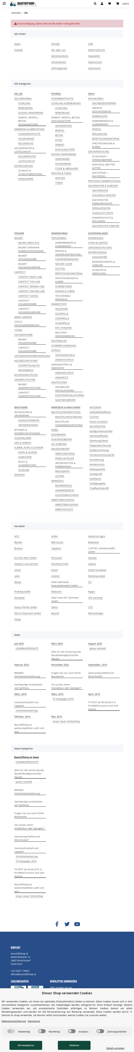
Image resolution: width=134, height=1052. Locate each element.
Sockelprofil (96, 473)
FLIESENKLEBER (22, 438)
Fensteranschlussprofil (102, 454)
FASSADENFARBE (23, 334)
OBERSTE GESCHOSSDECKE (101, 109)
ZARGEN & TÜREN (65, 291)
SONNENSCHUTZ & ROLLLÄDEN (102, 219)
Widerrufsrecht (96, 49)
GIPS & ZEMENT (22, 442)
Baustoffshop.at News (26, 757)
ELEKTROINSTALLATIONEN (69, 395)
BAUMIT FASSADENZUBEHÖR (29, 265)
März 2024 (57, 643)
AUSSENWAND (26, 138)
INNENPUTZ (61, 377)
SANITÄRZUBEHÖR (65, 399)
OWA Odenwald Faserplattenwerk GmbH (64, 584)
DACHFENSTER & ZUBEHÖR (103, 185)
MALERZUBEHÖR (60, 448)
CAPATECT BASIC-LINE (30, 276)
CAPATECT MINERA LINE (31, 286)
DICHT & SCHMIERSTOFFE (27, 463)
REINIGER (19, 474)
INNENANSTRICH (64, 372)
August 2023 (95, 643)
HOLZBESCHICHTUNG (26, 360)
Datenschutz (95, 62)
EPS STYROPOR (63, 327)
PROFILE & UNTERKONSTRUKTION (68, 252)
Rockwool (19, 597)
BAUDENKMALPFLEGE (26, 374)
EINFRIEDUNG (95, 238)
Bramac (18, 548)
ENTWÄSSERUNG (23, 165)
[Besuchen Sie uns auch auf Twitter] (67, 924)
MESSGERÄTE (62, 471)
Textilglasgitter (98, 483)
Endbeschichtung (99, 450)
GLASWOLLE (61, 313)
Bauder (18, 542)
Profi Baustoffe (22, 591)
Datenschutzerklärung (14, 1021)
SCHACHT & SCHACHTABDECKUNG (30, 172)
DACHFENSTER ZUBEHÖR (105, 225)
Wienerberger (95, 613)
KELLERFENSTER (27, 156)
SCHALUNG (24, 103)
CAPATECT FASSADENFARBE (27, 302)
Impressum (94, 68)
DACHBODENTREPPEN (104, 103)
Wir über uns (58, 49)
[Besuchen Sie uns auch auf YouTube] (77, 924)
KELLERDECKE (25, 143)
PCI (90, 582)
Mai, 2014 (56, 716)
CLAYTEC (94, 416)
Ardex (54, 536)
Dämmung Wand (99, 440)
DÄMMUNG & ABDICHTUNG (29, 129)
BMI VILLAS (57, 542)
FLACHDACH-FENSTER (104, 195)
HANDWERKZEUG (64, 490)
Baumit (55, 613)
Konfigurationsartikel (101, 431)
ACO (16, 536)
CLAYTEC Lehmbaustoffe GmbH (101, 550)
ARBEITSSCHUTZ (64, 509)
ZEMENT (59, 144)
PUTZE (58, 139)
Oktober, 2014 (22, 716)
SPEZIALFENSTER (101, 208)
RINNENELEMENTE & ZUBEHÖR (103, 263)
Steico (54, 607)
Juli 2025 (19, 643)
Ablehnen (74, 1045)
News (17, 43)
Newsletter (94, 56)
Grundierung (97, 459)
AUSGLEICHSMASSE (28, 420)
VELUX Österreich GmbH (27, 613)
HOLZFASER (61, 308)
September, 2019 (97, 664)
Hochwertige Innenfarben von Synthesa (28, 686)
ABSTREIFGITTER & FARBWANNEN (65, 464)
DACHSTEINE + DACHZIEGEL (100, 174)
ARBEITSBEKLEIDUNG (62, 499)
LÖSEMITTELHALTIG (29, 365)
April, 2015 (94, 694)
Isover (17, 569)
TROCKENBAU (59, 238)
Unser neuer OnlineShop (66, 721)
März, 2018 (20, 694)
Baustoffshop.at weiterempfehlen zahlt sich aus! (29, 728)
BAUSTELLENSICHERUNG (68, 416)
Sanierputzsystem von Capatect (26, 704)
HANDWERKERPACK (100, 412)
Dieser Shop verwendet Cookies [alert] (67, 993)
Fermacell (56, 557)
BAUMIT (18, 238)
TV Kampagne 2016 (63, 698)
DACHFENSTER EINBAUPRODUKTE (102, 201)
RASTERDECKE (59, 340)
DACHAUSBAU (95, 98)
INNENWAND (62, 158)
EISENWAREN (58, 434)
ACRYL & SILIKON (27, 452)
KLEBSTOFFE (25, 457)
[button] (96, 3)
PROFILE (96, 129)
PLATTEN (60, 268)
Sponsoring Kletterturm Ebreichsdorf (101, 674)
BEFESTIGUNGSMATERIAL (106, 138)
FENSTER (60, 178)
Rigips (91, 591)
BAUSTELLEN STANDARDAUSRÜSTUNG (69, 423)
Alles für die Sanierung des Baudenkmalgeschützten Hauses (66, 655)
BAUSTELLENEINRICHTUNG (66, 412)
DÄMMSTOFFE (100, 116)
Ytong (17, 619)
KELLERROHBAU (23, 98)
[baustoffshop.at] (22, 3)
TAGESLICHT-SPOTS (102, 212)
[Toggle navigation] (4, 2)
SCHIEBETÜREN (63, 286)
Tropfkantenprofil (99, 488)
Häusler (92, 557)
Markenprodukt (96, 576)
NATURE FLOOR (63, 263)
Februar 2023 (21, 664)
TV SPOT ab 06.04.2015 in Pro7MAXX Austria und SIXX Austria (103, 706)
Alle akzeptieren (26, 1045)
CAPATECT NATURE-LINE (31, 291)
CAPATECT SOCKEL (28, 295)
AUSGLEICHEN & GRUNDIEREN (23, 414)
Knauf (54, 569)
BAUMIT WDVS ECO (28, 242)
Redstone (56, 591)
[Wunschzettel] (110, 3)
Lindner (55, 576)
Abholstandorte (59, 56)
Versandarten (58, 62)
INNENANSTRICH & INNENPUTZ (61, 366)
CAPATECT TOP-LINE (29, 281)
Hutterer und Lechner (26, 563)
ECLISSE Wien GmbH (25, 557)
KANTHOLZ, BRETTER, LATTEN (103, 166)
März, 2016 (57, 694)
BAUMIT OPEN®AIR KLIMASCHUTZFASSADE (30, 249)
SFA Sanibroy (95, 597)
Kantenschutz (97, 464)
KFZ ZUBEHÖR (59, 444)
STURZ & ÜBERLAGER (66, 168)
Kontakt (18, 49)
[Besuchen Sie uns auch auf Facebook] (57, 924)
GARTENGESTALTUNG (100, 247)
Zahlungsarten (59, 68)
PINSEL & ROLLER (64, 458)
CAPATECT (19, 272)
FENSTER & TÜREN (61, 173)
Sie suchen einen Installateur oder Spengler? (66, 686)
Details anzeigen (115, 1048)
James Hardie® (98, 648)
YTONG (18, 329)
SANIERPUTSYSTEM (24, 379)
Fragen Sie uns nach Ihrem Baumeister (66, 674)
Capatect (56, 548)
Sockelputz (95, 478)
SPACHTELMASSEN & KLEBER (103, 145)
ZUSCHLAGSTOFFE (65, 149)
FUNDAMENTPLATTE (29, 133)
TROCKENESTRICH (65, 355)
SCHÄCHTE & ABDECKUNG (99, 271)
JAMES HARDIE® (23, 317)
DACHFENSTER (100, 190)
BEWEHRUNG (25, 108)
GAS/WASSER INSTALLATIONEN (64, 388)
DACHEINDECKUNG (98, 151)
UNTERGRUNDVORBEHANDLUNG (32, 355)
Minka (17, 582)
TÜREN (59, 182)
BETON (59, 135)
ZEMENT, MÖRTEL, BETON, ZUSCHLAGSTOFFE (28, 121)
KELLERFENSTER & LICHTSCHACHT (24, 150)
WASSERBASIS (26, 370)
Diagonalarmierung (100, 445)
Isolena (92, 563)
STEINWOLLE (62, 318)
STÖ (90, 607)
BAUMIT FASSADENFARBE (27, 257)
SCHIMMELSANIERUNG (63, 345)
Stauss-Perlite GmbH (25, 607)
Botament (93, 542)
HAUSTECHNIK (59, 382)
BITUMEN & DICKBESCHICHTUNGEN (27, 431)
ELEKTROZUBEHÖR (61, 439)
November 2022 (60, 664)
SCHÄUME (23, 469)
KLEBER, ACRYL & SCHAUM (28, 447)
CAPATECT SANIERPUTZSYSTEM (29, 394)
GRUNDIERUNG (63, 125)
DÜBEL (55, 429)
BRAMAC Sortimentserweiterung (27, 674)
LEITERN (59, 476)
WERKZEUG (57, 480)
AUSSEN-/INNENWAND (30, 112)
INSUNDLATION (59, 563)
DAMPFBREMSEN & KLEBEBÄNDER (102, 122)
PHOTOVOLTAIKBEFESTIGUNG (104, 180)
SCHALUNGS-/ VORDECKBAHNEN (102, 158)
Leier (17, 576)
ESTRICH (55, 350)
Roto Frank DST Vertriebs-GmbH (65, 599)
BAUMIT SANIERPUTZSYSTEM (29, 386)
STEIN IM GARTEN (98, 242)
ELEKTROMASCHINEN (67, 495)
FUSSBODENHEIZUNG (67, 259)
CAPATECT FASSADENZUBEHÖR (29, 310)
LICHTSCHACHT (26, 161)
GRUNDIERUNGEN (28, 425)
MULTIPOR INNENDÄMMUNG (65, 334)
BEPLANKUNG (99, 133)
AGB (90, 43)
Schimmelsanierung (27, 710)
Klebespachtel (97, 469)
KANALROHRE (25, 178)
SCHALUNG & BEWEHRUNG (66, 103)
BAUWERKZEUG (63, 485)
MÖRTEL (59, 130)
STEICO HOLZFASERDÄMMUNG (26, 323)
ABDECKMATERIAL (65, 453)
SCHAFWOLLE (62, 323)
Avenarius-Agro (96, 536)
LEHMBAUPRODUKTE (27, 648)
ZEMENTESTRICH (64, 359)
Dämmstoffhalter (99, 435)
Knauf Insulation (99, 421)
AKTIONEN (95, 407)
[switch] (11, 1031)
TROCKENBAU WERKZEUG (62, 297)
